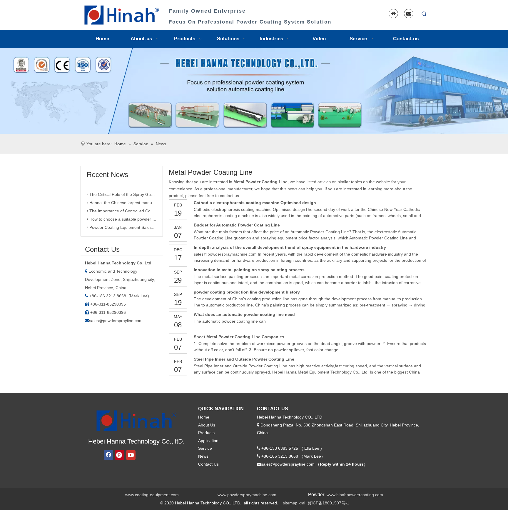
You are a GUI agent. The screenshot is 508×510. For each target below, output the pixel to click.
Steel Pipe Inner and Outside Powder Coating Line (244, 359)
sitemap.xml (294, 503)
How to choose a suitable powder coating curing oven (122, 215)
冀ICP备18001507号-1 (328, 503)
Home (203, 417)
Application (208, 440)
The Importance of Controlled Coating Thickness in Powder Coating (122, 207)
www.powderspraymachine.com (247, 494)
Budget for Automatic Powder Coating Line (237, 225)
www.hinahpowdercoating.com (355, 494)
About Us (206, 425)
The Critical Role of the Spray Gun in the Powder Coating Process (122, 190)
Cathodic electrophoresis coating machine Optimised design (255, 202)
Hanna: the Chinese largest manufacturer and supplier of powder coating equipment (122, 198)
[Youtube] (131, 455)
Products (206, 432)
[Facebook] (108, 455)
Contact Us (208, 464)
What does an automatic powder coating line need (244, 314)
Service (205, 448)
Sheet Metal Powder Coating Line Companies (239, 336)
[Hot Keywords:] (424, 14)
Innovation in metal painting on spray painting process (249, 269)
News (203, 456)
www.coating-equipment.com (152, 494)
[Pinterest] (119, 455)
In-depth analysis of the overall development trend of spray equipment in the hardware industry (290, 247)
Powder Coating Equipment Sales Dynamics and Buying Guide (122, 223)
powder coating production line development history (247, 292)
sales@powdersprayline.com (116, 320)
